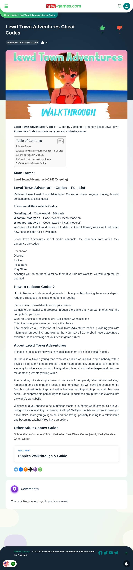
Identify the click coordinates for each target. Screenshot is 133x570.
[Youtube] (111, 553)
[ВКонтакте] (21, 469)
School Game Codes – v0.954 (32, 434)
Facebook (20, 251)
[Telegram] (16, 469)
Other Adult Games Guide (32, 163)
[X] (30, 469)
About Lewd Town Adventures (34, 159)
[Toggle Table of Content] (59, 141)
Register (28, 501)
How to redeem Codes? (31, 154)
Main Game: (25, 146)
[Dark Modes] (126, 563)
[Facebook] (101, 553)
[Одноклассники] (26, 469)
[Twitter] (106, 553)
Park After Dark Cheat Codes (70, 434)
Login (40, 501)
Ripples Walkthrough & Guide (42, 456)
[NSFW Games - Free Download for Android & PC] (63, 6)
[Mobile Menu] (6, 6)
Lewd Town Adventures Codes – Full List (40, 150)
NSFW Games (22, 551)
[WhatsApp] (40, 469)
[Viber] (35, 469)
